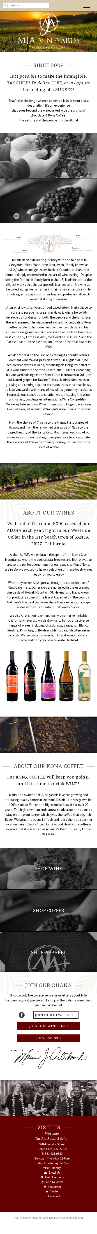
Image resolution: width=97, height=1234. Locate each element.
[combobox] (25, 5)
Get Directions (54, 1177)
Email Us (54, 1172)
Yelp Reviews (54, 1182)
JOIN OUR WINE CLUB (48, 1026)
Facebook (54, 1196)
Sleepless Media (72, 1217)
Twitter (54, 1191)
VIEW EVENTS (48, 1038)
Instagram (54, 1186)
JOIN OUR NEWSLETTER (56, 1015)
